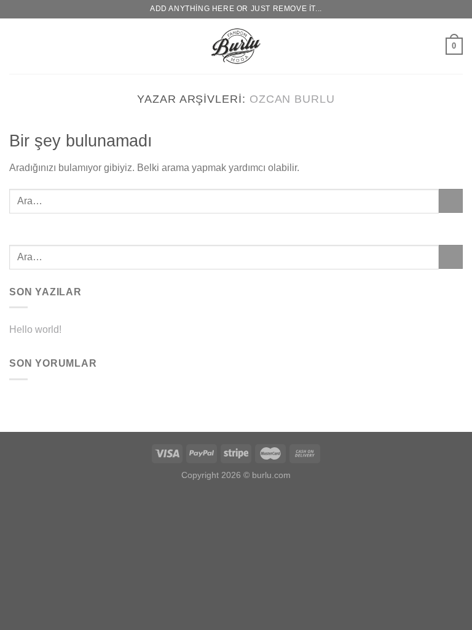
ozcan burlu (292, 98)
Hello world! (35, 329)
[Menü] (16, 46)
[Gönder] (451, 201)
